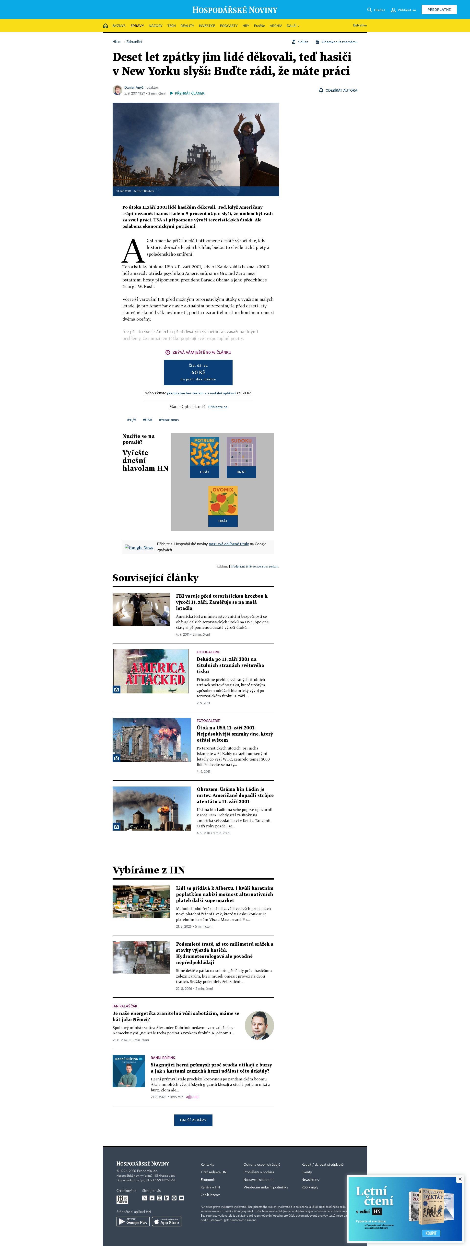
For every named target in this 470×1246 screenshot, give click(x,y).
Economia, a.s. (147, 1171)
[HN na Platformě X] (144, 1198)
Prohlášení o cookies (259, 1172)
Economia (208, 1180)
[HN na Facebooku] (152, 1198)
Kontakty (207, 1164)
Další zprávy (193, 1120)
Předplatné (439, 9)
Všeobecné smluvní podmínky (266, 1187)
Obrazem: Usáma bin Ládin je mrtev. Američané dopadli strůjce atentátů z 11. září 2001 (235, 795)
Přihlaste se (217, 407)
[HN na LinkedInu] (166, 1198)
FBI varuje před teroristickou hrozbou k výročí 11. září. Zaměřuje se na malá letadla (222, 602)
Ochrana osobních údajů (262, 1164)
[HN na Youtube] (181, 1198)
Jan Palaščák (125, 1006)
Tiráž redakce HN (213, 1172)
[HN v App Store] (166, 1221)
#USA (147, 420)
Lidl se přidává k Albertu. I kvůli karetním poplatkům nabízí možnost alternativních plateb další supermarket (224, 894)
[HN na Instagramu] (159, 1198)
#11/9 (131, 420)
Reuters (149, 191)
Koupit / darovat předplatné (322, 1164)
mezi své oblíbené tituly (229, 544)
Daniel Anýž (133, 87)
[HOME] (105, 26)
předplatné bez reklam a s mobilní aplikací (201, 393)
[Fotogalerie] (116, 689)
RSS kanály (310, 1187)
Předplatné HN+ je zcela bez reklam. (255, 566)
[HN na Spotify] (174, 1198)
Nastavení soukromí (258, 1180)
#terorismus (169, 420)
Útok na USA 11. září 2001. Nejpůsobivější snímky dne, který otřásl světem (235, 734)
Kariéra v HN (210, 1187)
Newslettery (310, 1180)
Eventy (307, 1172)
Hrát (205, 472)
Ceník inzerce (210, 1195)
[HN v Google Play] (133, 1221)
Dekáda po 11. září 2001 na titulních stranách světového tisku (230, 665)
